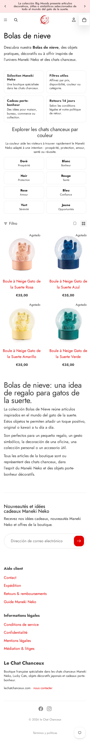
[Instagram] (49, 709)
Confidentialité (15, 632)
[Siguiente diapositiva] (84, 6)
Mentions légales (17, 640)
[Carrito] (84, 20)
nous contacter (43, 688)
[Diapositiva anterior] (5, 6)
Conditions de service (21, 624)
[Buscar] (16, 20)
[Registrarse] (79, 541)
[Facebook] (41, 709)
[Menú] (5, 19)
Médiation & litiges (19, 648)
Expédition (12, 585)
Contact (10, 577)
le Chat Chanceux (50, 719)
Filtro (13, 223)
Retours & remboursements (25, 593)
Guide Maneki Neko (20, 602)
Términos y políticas (45, 733)
